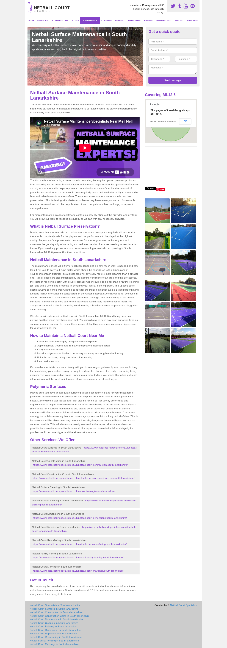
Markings (192, 20)
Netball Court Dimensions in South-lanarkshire (55, 630)
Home (31, 20)
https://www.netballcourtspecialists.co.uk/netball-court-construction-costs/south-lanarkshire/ (83, 478)
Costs (75, 20)
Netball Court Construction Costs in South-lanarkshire (60, 615)
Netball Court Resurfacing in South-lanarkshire (56, 637)
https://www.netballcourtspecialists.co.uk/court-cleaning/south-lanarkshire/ (74, 491)
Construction (60, 20)
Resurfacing (163, 20)
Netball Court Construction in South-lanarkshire (56, 612)
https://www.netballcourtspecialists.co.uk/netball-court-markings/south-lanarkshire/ (78, 570)
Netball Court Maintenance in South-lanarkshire (56, 619)
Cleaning (106, 20)
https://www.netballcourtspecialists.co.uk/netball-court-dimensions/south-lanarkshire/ (80, 517)
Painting (119, 20)
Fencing (179, 20)
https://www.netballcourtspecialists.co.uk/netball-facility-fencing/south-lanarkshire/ (78, 557)
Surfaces (42, 20)
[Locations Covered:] (29, 3)
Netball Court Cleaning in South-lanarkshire (54, 622)
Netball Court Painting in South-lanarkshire (53, 626)
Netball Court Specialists (183, 605)
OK (185, 121)
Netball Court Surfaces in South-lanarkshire (54, 608)
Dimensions (134, 20)
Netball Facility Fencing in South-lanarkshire (54, 640)
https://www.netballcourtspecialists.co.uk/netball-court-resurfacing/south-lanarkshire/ (80, 544)
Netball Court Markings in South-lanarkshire (54, 644)
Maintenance (90, 20)
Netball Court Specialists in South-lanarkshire (55, 605)
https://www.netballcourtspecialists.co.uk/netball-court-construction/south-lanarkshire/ (80, 464)
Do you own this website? (163, 121)
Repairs (148, 20)
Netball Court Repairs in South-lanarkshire (53, 633)
